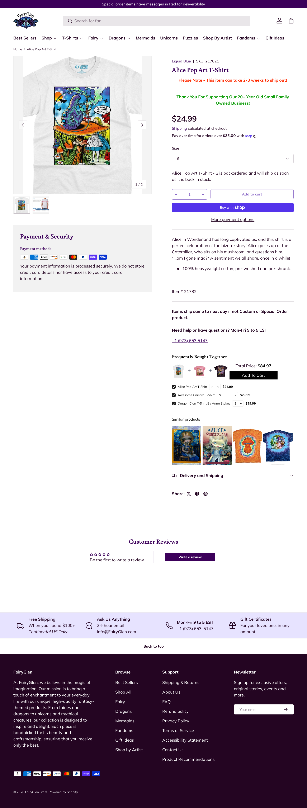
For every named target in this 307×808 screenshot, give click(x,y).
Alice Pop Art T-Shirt (41, 49)
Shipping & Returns (180, 682)
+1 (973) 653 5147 (190, 340)
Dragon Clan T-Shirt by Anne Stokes (204, 403)
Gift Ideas (274, 38)
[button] (291, 20)
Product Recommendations (188, 759)
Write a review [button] (190, 557)
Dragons (117, 38)
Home (17, 49)
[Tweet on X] (189, 494)
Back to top (153, 646)
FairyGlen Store (36, 792)
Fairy (93, 38)
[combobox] (156, 21)
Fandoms (246, 38)
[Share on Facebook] (197, 494)
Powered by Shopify (63, 792)
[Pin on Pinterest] (205, 494)
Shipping (179, 128)
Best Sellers (25, 38)
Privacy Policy (175, 720)
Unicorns (169, 38)
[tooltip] (187, 446)
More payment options (232, 219)
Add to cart (252, 194)
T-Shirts (70, 38)
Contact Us (173, 749)
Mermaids (145, 38)
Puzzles (190, 38)
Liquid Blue (181, 61)
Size (175, 148)
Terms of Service (178, 730)
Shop (47, 38)
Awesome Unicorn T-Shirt (196, 395)
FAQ (166, 701)
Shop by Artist (129, 749)
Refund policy (175, 711)
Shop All (123, 692)
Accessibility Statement (185, 740)
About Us (171, 692)
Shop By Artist (217, 38)
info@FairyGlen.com (116, 631)
